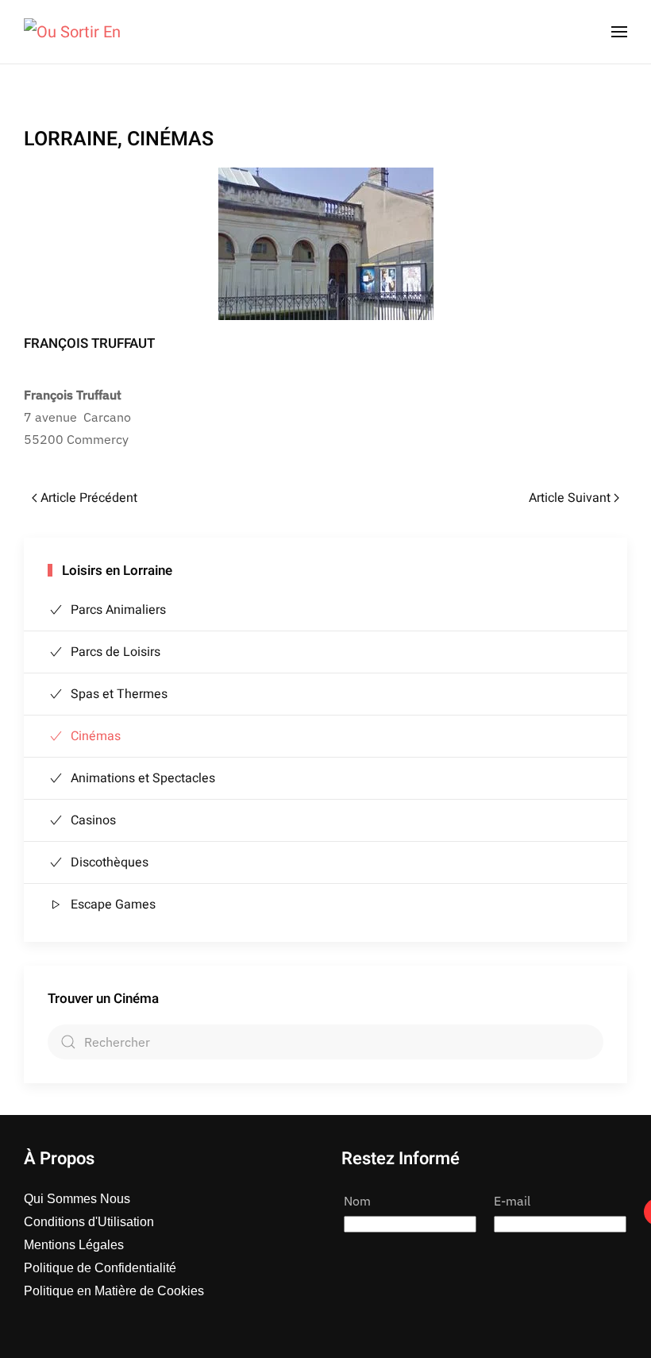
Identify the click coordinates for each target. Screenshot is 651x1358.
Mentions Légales (74, 1245)
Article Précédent (88, 497)
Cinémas (96, 736)
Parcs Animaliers (118, 609)
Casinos (93, 820)
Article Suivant (570, 497)
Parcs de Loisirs (115, 652)
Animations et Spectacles (143, 778)
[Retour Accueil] (72, 32)
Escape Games (113, 904)
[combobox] (325, 1041)
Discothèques (109, 862)
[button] (619, 32)
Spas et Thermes (119, 694)
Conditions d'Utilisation (89, 1222)
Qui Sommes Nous (77, 1199)
